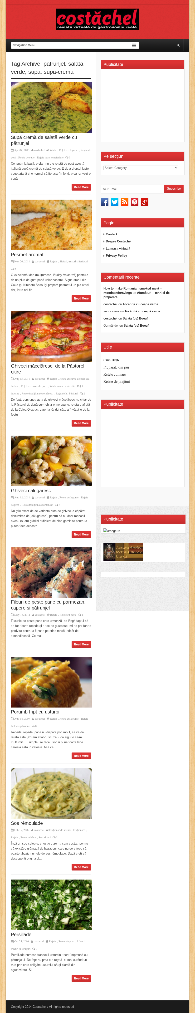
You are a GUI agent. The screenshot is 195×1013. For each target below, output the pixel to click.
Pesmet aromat (27, 254)
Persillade (21, 934)
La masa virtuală (118, 248)
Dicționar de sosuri (60, 830)
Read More (81, 187)
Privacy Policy (116, 255)
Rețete (52, 150)
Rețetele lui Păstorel (67, 393)
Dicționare (79, 830)
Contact (111, 234)
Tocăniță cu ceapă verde (140, 304)
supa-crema (58, 72)
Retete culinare (114, 374)
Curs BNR (111, 359)
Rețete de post (66, 941)
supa (34, 72)
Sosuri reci (45, 837)
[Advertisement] (143, 107)
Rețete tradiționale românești (37, 393)
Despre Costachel (119, 241)
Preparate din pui (116, 366)
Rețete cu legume (68, 150)
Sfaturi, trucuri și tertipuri (73, 261)
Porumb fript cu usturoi (35, 711)
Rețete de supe (26, 157)
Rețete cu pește (68, 614)
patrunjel (54, 63)
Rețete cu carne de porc (34, 386)
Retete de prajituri (116, 381)
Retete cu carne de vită (61, 386)
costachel (39, 150)
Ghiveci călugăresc (31, 490)
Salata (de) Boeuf (135, 318)
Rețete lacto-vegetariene (50, 157)
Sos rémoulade (27, 823)
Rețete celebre (28, 837)
